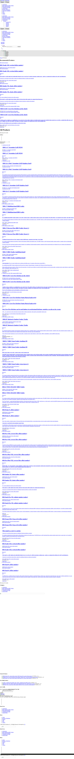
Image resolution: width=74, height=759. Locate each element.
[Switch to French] (6, 53)
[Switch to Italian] (6, 55)
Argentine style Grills (6, 7)
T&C (3, 720)
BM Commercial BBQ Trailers (8, 5)
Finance (3, 719)
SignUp (1, 692)
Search (3, 45)
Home (1, 57)
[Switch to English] (6, 51)
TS (24, 724)
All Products (4, 4)
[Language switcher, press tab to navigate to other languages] (4, 50)
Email (1, 690)
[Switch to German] (6, 54)
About (3, 12)
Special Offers (5, 8)
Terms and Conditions (6, 10)
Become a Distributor (6, 9)
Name (1, 691)
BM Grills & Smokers (6, 6)
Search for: (4, 46)
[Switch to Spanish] (6, 52)
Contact (3, 13)
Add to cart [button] (2, 82)
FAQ (3, 11)
